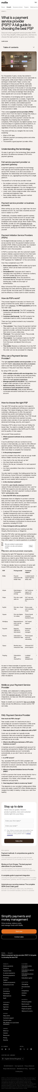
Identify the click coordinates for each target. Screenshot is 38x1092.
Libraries (24, 993)
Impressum (32, 1068)
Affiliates (6, 1004)
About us (5, 1030)
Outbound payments (9, 982)
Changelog (25, 984)
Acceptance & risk (8, 984)
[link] (2, 1049)
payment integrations (20, 379)
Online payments (8, 966)
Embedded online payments (27, 966)
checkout (12, 306)
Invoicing (5, 977)
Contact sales (7, 1020)
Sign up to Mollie (29, 702)
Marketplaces (7, 996)
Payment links (7, 970)
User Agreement (19, 1066)
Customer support (8, 1018)
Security (5, 1040)
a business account (26, 223)
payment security (15, 695)
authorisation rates (12, 493)
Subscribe (19, 841)
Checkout (6, 968)
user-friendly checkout (16, 485)
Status (24, 995)
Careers (5, 1033)
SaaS (4, 998)
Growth (3, 11)
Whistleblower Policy (22, 1068)
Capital (5, 980)
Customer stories (27, 1006)
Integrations (25, 990)
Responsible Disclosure (9, 1068)
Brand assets (25, 1004)
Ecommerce (6, 991)
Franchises (6, 993)
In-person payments (9, 973)
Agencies (6, 1007)
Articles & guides (26, 1001)
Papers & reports (26, 1008)
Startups (5, 1009)
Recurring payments (9, 975)
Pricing (5, 1037)
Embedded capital (27, 978)
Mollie (3, 953)
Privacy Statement (29, 1066)
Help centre (6, 1015)
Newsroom (6, 1035)
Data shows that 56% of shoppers (24, 364)
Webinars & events (27, 1011)
